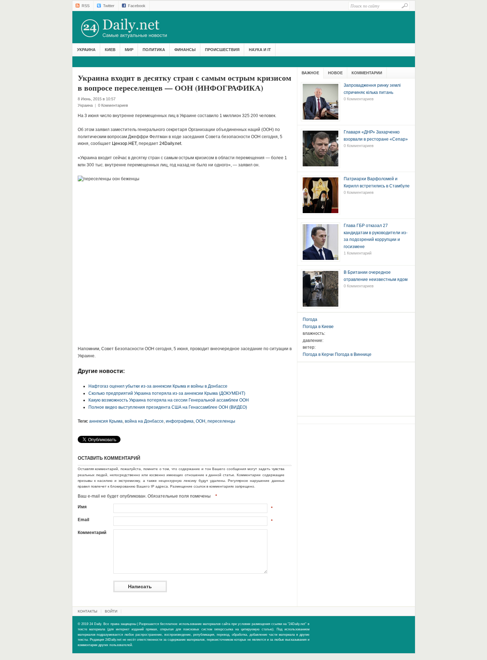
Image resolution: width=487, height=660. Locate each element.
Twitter (108, 6)
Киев (110, 49)
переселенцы (221, 421)
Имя (82, 506)
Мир (129, 49)
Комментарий (92, 532)
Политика (154, 49)
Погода (310, 319)
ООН (200, 421)
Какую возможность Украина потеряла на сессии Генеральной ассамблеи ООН (168, 400)
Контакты (87, 611)
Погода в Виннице (353, 354)
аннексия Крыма (106, 421)
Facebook (136, 6)
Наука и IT (260, 49)
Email (83, 519)
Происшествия (222, 49)
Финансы (185, 49)
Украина (86, 49)
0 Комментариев (113, 105)
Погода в (318, 326)
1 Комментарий (357, 253)
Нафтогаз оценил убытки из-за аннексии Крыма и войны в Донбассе (157, 386)
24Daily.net (131, 28)
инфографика (180, 421)
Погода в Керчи (318, 354)
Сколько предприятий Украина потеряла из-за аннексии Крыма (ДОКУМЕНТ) (166, 393)
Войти (111, 611)
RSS (85, 6)
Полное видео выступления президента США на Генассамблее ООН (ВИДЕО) (167, 407)
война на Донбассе (144, 421)
